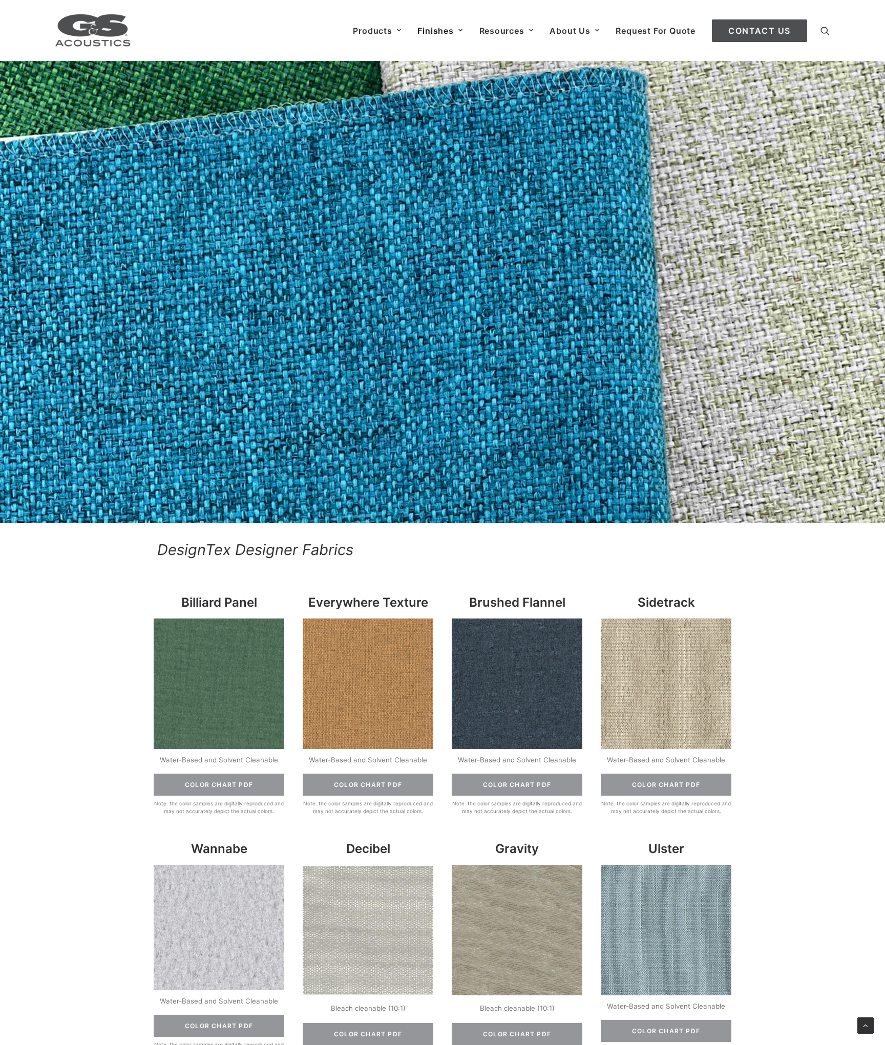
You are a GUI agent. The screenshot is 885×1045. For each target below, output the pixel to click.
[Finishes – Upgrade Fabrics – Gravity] (517, 930)
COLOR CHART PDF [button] (219, 784)
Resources (501, 31)
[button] (825, 30)
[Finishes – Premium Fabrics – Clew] (219, 684)
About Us (570, 31)
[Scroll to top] (865, 1025)
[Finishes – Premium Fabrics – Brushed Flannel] (517, 684)
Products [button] (372, 31)
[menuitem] (377, 30)
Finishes (435, 31)
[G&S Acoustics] (93, 30)
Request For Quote (656, 31)
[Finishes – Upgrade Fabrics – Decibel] (368, 930)
